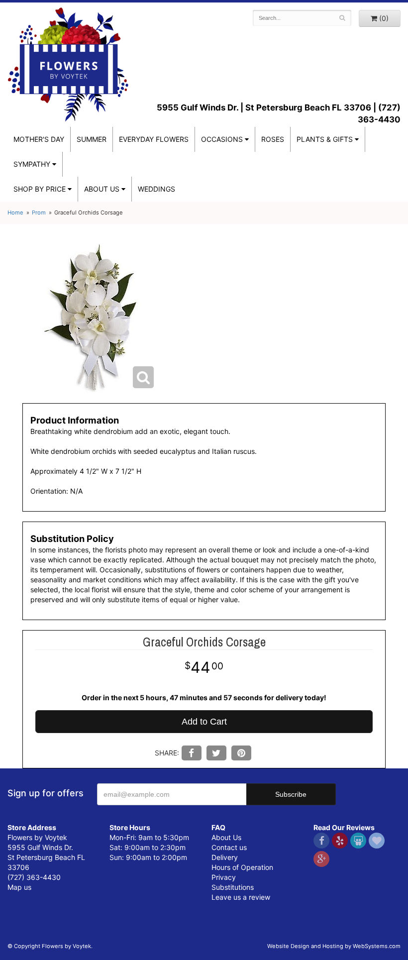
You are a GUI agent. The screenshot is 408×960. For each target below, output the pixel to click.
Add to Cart (204, 722)
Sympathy (31, 164)
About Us (226, 837)
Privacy (223, 877)
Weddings (156, 189)
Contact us (229, 847)
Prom (39, 212)
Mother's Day (38, 139)
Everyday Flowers (154, 139)
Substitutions (232, 887)
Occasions (222, 139)
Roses (272, 139)
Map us (19, 887)
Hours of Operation (242, 867)
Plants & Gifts (325, 139)
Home (15, 212)
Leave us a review (240, 897)
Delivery (224, 857)
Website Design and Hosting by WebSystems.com (334, 946)
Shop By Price (39, 189)
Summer (91, 139)
